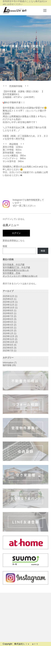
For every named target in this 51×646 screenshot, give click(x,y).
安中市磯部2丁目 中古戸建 (16, 267)
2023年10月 (8, 342)
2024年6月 (8, 319)
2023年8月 (8, 348)
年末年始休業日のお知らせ (16, 270)
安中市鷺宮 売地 (11, 273)
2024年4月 (8, 325)
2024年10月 (8, 307)
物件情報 (7, 365)
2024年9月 (8, 310)
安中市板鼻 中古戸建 (13, 264)
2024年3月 (8, 328)
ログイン (16, 233)
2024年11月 (8, 305)
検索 (5, 246)
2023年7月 (8, 350)
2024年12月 (8, 302)
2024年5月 (8, 322)
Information (8, 362)
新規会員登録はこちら (13, 240)
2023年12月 (8, 336)
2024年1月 (8, 333)
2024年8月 (8, 313)
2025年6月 (8, 299)
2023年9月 (8, 345)
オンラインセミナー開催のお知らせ (20, 276)
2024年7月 (8, 316)
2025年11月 (8, 296)
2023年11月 (8, 339)
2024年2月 (8, 330)
